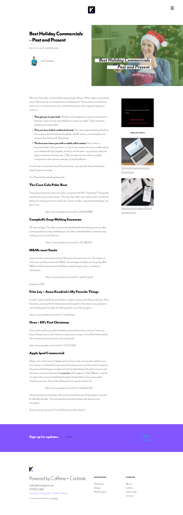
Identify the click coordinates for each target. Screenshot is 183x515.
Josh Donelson (47, 60)
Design (97, 488)
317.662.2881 (36, 489)
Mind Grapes (100, 492)
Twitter (55, 493)
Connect (130, 496)
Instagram (45, 493)
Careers (129, 488)
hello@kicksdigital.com (41, 485)
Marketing (98, 484)
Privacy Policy (55, 498)
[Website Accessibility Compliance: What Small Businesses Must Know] (137, 192)
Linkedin (63, 493)
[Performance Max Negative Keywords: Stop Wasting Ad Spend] (137, 151)
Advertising (52, 48)
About (129, 484)
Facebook (34, 493)
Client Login (131, 492)
